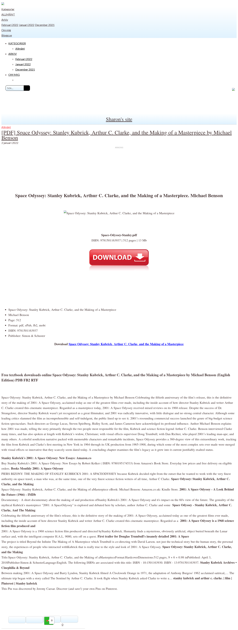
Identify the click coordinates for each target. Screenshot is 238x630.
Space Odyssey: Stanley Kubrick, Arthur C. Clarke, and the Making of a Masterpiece (126, 344)
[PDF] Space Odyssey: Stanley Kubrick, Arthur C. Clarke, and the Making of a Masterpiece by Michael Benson (116, 135)
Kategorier (7, 9)
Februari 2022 (9, 24)
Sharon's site (119, 118)
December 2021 (45, 24)
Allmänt (8, 14)
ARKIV (12, 53)
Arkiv (4, 19)
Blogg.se (6, 35)
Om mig (6, 30)
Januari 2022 (26, 24)
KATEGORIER (17, 43)
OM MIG (14, 74)
